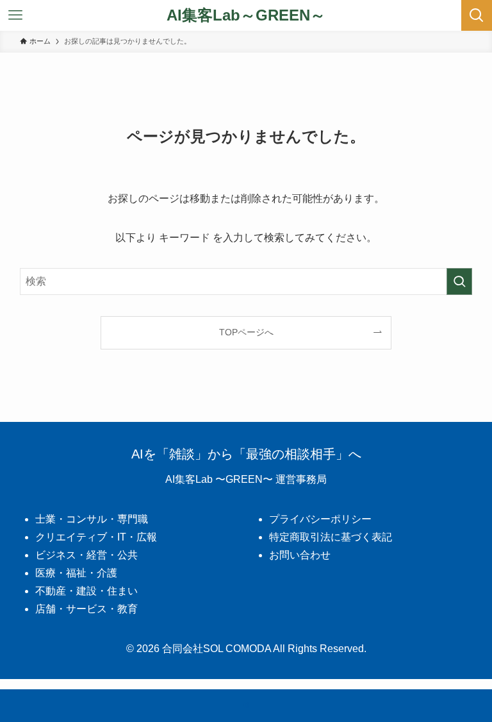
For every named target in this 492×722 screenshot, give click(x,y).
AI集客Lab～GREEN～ (246, 15)
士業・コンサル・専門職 (91, 519)
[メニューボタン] (15, 15)
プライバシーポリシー (320, 519)
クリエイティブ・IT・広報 (96, 537)
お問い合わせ (300, 555)
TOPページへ (246, 332)
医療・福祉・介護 (76, 572)
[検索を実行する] (459, 281)
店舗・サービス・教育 (86, 608)
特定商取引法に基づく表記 (330, 537)
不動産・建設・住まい (86, 590)
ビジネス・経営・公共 (86, 555)
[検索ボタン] (476, 15)
